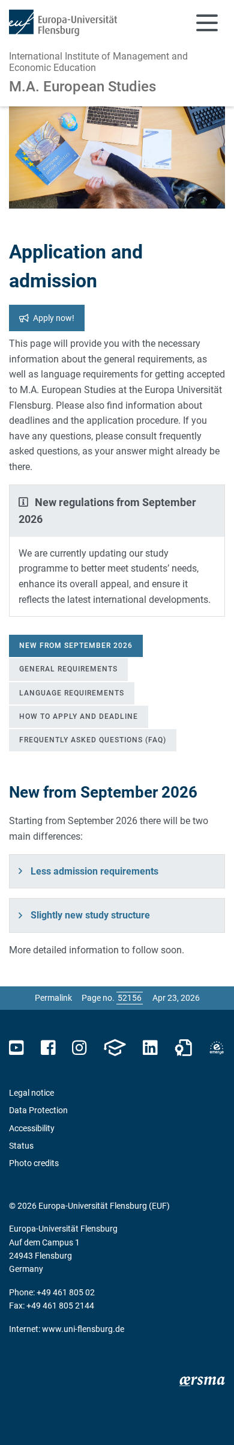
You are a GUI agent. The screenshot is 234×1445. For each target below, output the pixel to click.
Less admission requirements (94, 871)
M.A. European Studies (82, 86)
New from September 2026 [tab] (76, 645)
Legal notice (31, 1093)
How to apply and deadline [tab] (78, 716)
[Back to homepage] (63, 23)
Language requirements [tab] (71, 693)
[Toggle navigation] (207, 23)
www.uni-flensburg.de (83, 1329)
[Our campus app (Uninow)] (114, 1048)
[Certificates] (183, 1048)
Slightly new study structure (90, 915)
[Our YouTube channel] (16, 1048)
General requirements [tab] (68, 669)
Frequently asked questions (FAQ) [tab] (92, 740)
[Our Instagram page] (79, 1048)
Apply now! (53, 318)
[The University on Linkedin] (150, 1048)
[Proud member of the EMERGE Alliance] (216, 1048)
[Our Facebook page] (48, 1048)
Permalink (53, 998)
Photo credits (34, 1163)
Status (21, 1145)
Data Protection (38, 1110)
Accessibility (32, 1128)
